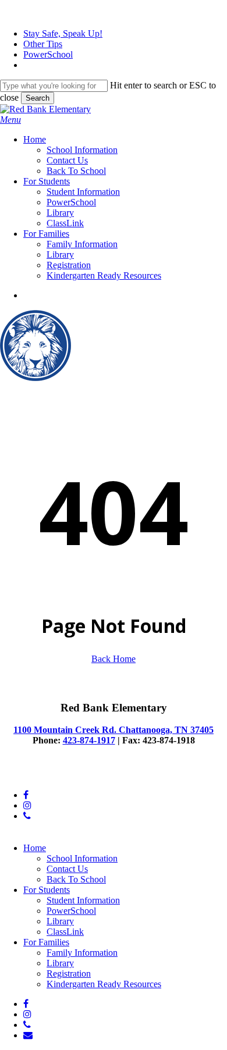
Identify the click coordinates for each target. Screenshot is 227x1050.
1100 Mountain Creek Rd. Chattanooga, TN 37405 (113, 730)
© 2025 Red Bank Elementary (56, 775)
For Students (46, 890)
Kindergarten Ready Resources (104, 984)
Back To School (76, 879)
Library (60, 921)
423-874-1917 (89, 740)
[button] (10, 119)
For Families (46, 942)
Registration (69, 973)
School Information (82, 858)
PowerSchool (71, 911)
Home (34, 848)
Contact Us (67, 869)
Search (37, 98)
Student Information (83, 900)
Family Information (82, 953)
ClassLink (65, 932)
